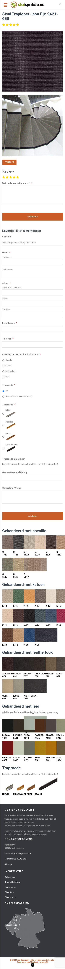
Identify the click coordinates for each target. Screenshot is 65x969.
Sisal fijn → (10, 892)
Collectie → (10, 877)
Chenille (8, 360)
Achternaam (7, 270)
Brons (8, 433)
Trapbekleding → (12, 882)
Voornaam (6, 257)
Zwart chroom (11, 445)
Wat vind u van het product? (17, 183)
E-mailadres (9, 323)
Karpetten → (10, 887)
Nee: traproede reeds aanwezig (18, 396)
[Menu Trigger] (5, 5)
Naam (6, 252)
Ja (6, 391)
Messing (9, 422)
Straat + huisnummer (11, 288)
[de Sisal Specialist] (35, 4)
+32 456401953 (19, 859)
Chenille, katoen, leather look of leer (21, 354)
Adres (6, 283)
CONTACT (9, 162)
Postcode (6, 309)
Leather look (10, 371)
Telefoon (8, 339)
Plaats (5, 298)
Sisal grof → (10, 897)
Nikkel (8, 410)
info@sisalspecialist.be (21, 853)
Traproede (8, 385)
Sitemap (8, 864)
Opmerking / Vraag (11, 488)
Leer (7, 377)
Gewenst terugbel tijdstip (14, 472)
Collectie (6, 236)
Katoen (8, 365)
